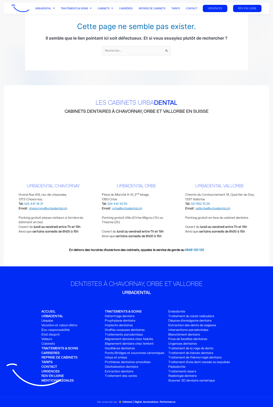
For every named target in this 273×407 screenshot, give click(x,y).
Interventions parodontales (188, 330)
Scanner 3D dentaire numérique (191, 380)
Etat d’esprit (50, 334)
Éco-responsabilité (55, 330)
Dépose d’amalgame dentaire (190, 320)
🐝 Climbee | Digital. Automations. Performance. (147, 401)
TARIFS (47, 362)
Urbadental (43, 8)
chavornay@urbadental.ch (48, 208)
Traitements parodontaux (124, 334)
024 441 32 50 (117, 203)
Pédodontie (176, 366)
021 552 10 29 (200, 203)
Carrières (126, 8)
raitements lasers (183, 371)
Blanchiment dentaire (184, 334)
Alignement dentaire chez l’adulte (129, 339)
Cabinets (104, 8)
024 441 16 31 (33, 203)
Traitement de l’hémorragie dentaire (195, 357)
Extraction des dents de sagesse (192, 325)
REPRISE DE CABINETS (59, 357)
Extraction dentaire (119, 371)
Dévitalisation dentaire (121, 366)
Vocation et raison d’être (59, 325)
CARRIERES (50, 353)
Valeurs (46, 339)
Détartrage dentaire (119, 316)
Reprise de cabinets (152, 8)
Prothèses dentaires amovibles (128, 362)
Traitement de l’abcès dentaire (190, 353)
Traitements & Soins (74, 8)
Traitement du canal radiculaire (191, 316)
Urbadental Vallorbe (219, 186)
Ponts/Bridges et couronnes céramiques (134, 353)
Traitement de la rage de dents (190, 348)
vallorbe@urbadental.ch (213, 208)
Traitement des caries (121, 375)
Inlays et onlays (116, 357)
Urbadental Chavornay (53, 186)
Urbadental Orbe (136, 186)
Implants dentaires (119, 325)
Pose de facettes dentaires (187, 339)
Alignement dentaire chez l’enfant (129, 343)
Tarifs (175, 8)
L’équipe (47, 320)
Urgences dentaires (182, 343)
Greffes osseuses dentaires (125, 330)
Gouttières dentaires (120, 348)
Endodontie (176, 311)
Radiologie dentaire (182, 375)
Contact (191, 8)
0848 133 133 (194, 250)
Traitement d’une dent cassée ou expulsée (199, 362)
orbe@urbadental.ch (127, 208)
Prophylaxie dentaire (120, 320)
